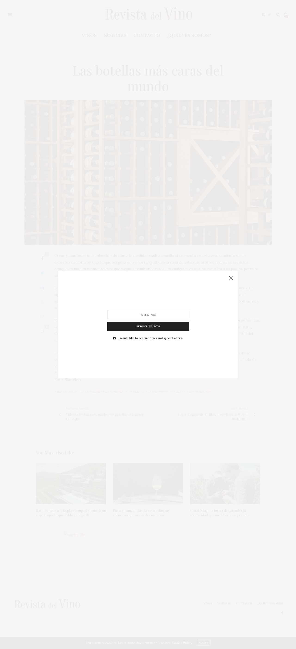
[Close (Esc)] (231, 278)
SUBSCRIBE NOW (148, 326)
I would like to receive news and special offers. (150, 337)
